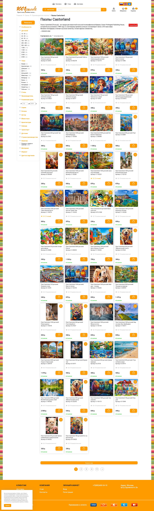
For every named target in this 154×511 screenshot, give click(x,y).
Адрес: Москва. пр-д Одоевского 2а (129, 486)
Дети (24, 71)
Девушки (25, 68)
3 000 (24, 54)
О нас (69, 4)
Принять (7, 505)
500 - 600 (25, 45)
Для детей (26, 73)
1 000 (24, 47)
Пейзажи (25, 89)
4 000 (24, 57)
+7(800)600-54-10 (100, 485)
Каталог (50, 10)
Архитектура (26, 66)
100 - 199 (25, 40)
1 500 (24, 50)
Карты (24, 80)
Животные (26, 75)
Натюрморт (26, 84)
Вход (65, 489)
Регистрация (68, 492)
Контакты (58, 4)
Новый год (25, 87)
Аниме (24, 64)
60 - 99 (24, 38)
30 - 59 (24, 36)
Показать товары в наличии (27, 144)
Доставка (80, 4)
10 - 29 (24, 33)
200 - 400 (25, 43)
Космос (24, 82)
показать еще (46, 31)
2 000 (24, 52)
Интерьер (25, 77)
